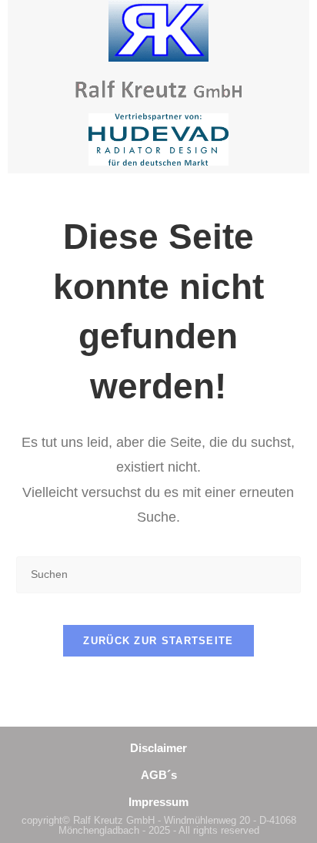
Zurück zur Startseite (158, 641)
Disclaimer (158, 747)
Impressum (158, 801)
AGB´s (159, 774)
